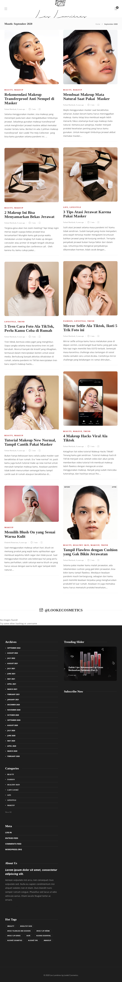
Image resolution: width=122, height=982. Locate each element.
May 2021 (11, 679)
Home (98, 24)
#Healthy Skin (26, 926)
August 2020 (12, 725)
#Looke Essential (43, 936)
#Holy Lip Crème (43, 931)
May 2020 (11, 741)
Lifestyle (75, 207)
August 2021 (12, 663)
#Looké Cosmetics (14, 940)
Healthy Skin (81, 545)
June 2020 (11, 735)
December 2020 (13, 704)
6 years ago (21, 109)
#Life (28, 936)
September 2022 (13, 648)
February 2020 (13, 756)
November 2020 (13, 710)
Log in (8, 832)
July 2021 (11, 668)
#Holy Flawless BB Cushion (18, 931)
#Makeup (47, 940)
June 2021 (11, 674)
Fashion (68, 321)
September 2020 (13, 720)
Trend (90, 321)
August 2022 (12, 653)
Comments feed (13, 843)
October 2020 (13, 715)
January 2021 (13, 699)
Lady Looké (12, 790)
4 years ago (72, 675)
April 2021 (11, 684)
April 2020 (11, 746)
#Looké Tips (33, 940)
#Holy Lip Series (14, 936)
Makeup (18, 90)
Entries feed (11, 838)
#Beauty (10, 926)
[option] (90, 664)
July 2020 (11, 730)
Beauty (8, 90)
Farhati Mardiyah (10, 109)
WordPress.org (13, 849)
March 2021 (12, 689)
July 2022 (11, 658)
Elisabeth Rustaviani (11, 542)
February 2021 (13, 694)
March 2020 (12, 751)
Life (65, 207)
